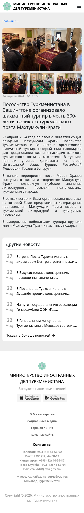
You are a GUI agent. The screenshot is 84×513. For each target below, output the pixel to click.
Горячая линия (42, 428)
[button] (7, 49)
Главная (8, 21)
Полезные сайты (42, 434)
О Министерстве (42, 414)
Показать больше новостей (28, 336)
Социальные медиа (42, 421)
